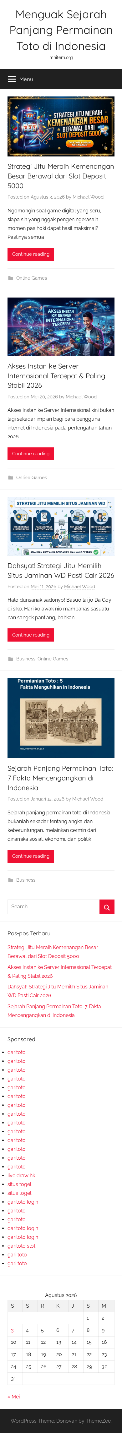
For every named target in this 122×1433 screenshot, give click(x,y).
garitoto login (23, 1202)
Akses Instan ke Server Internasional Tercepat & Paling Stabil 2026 (56, 376)
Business (25, 659)
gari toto (17, 1255)
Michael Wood (88, 197)
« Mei (14, 1397)
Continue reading (30, 254)
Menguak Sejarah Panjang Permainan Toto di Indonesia (61, 30)
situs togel (19, 1184)
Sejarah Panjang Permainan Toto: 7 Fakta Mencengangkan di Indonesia (60, 778)
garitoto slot (21, 1246)
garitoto (17, 1052)
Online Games (31, 278)
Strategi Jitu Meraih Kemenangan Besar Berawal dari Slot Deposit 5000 (61, 176)
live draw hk (21, 1176)
